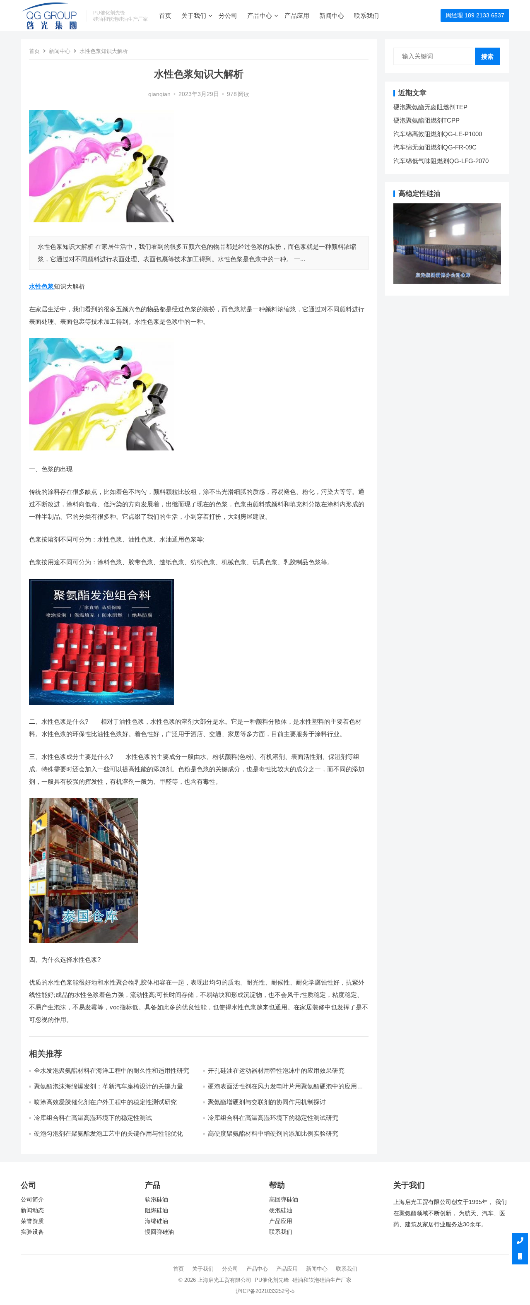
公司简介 (32, 1200)
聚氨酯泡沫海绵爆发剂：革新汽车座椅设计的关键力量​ (108, 1086)
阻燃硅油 (156, 1210)
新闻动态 (32, 1210)
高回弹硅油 (283, 1200)
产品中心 (259, 15)
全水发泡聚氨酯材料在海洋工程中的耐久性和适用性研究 (111, 1070)
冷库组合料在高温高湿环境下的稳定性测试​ (93, 1117)
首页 (165, 15)
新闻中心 (331, 15)
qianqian (159, 94)
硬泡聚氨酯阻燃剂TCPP (426, 120)
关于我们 (193, 15)
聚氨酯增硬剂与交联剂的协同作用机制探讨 (267, 1101)
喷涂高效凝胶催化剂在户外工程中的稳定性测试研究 (105, 1101)
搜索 (487, 56)
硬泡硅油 (280, 1210)
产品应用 (296, 15)
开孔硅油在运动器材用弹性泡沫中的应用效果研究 (276, 1070)
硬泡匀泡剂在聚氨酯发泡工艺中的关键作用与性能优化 (108, 1133)
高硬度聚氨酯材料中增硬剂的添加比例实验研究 (273, 1133)
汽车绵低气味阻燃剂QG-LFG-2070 (441, 160)
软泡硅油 (156, 1200)
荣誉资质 (32, 1221)
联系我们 (366, 15)
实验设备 (32, 1232)
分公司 (228, 15)
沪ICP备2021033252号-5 (265, 1291)
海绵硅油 (156, 1221)
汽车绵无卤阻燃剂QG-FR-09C (435, 147)
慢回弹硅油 (159, 1232)
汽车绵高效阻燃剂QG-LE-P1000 (437, 133)
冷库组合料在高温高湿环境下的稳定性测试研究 (273, 1117)
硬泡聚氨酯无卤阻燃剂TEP (430, 107)
